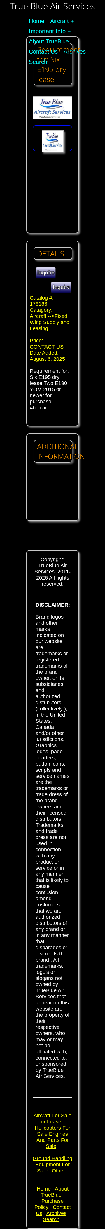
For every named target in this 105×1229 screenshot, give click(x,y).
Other (58, 1171)
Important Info (47, 31)
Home (36, 21)
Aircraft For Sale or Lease (52, 1119)
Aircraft (59, 21)
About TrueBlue (49, 41)
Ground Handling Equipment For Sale (52, 1165)
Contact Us (43, 51)
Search (38, 62)
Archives (75, 51)
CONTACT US (47, 347)
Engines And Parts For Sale (52, 1140)
